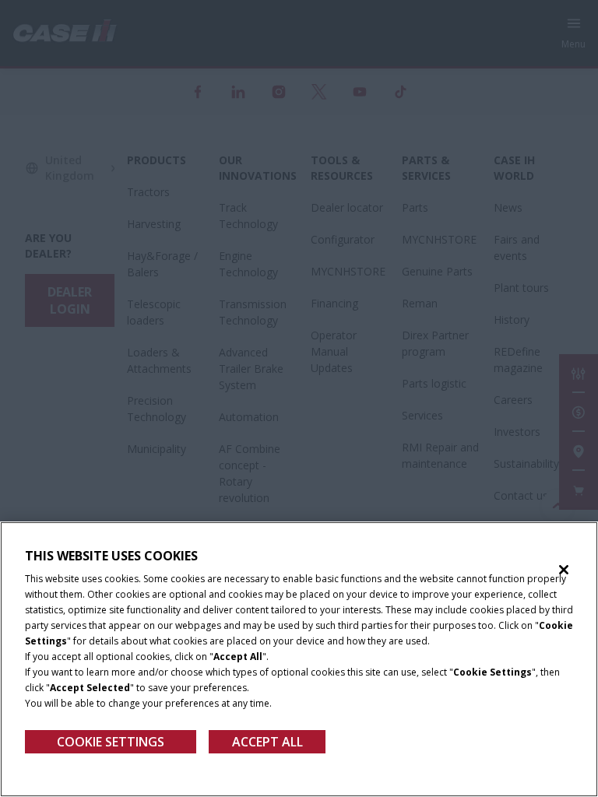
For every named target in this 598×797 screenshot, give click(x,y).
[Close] (563, 569)
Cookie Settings (110, 741)
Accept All (267, 741)
